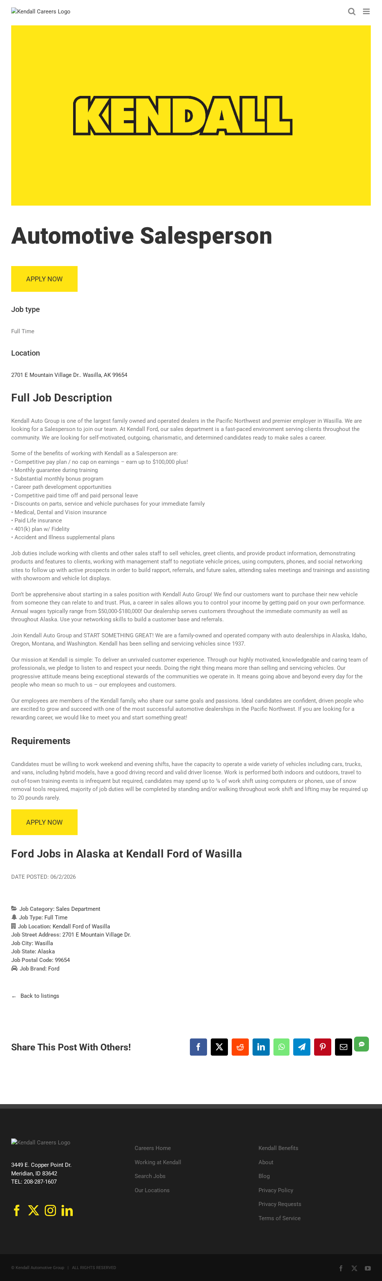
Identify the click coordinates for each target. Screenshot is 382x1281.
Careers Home (153, 1148)
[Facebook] (16, 1210)
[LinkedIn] (67, 1210)
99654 (62, 960)
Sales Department (78, 909)
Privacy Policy (276, 1190)
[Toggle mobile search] (352, 11)
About (266, 1162)
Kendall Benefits (278, 1148)
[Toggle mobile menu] (367, 11)
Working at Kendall (158, 1162)
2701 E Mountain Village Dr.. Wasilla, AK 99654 (69, 375)
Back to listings (40, 996)
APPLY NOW (44, 279)
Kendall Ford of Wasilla (81, 926)
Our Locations (152, 1190)
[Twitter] (33, 1210)
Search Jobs (150, 1176)
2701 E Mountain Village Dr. (96, 934)
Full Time (56, 917)
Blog (264, 1176)
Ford (53, 968)
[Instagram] (50, 1210)
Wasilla (44, 943)
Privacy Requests (280, 1204)
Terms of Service (280, 1218)
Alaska (46, 951)
